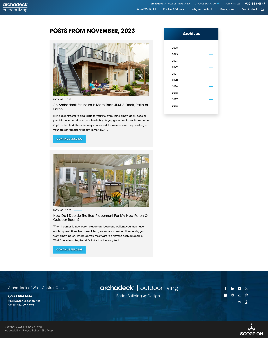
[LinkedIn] (232, 288)
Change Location (205, 4)
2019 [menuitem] (175, 87)
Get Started (249, 10)
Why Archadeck (202, 10)
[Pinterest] (246, 295)
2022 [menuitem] (175, 67)
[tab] (210, 47)
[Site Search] (262, 10)
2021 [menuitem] (175, 74)
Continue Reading (69, 139)
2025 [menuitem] (175, 54)
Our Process (232, 4)
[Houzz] (232, 295)
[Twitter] (246, 288)
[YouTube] (239, 288)
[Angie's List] (232, 302)
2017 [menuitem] (175, 100)
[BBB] (246, 302)
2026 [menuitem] (175, 48)
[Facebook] (225, 288)
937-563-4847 (255, 4)
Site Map (47, 331)
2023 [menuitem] (175, 61)
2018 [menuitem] (175, 93)
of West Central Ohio (170, 4)
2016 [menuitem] (175, 106)
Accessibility (12, 331)
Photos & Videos (174, 10)
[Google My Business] (225, 295)
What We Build (146, 10)
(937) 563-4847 (20, 296)
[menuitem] (146, 10)
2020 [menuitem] (175, 80)
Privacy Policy (31, 331)
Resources (227, 10)
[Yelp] (239, 295)
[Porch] (239, 302)
